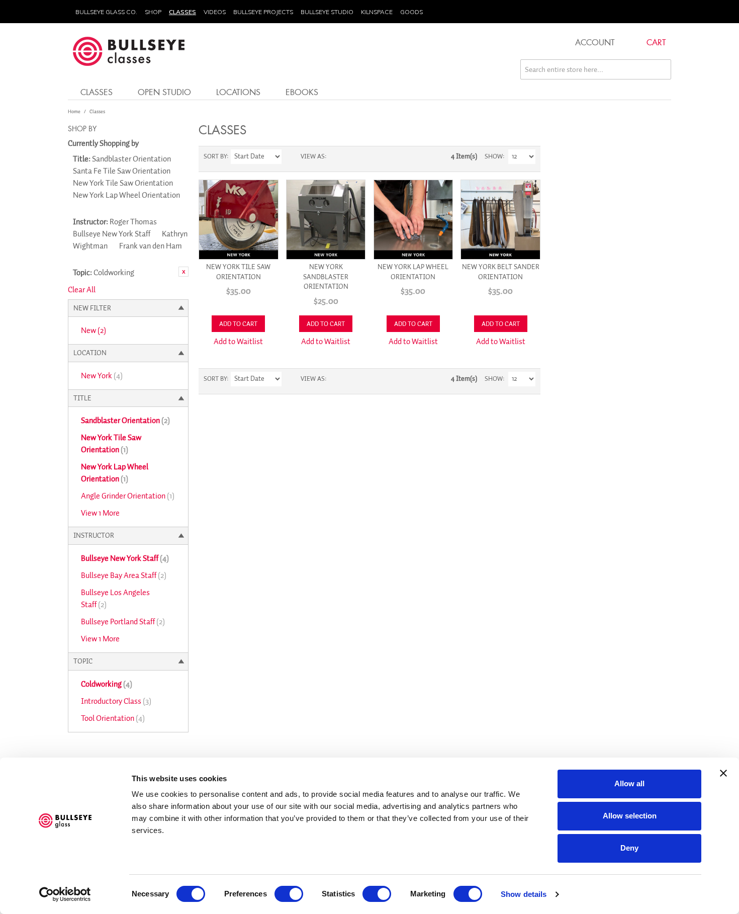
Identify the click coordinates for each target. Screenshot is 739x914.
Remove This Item (183, 272)
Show (494, 156)
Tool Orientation (113, 718)
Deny (629, 848)
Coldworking (106, 684)
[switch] (288, 894)
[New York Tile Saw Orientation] (239, 220)
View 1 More (100, 513)
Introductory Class (116, 701)
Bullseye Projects (263, 12)
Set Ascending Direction (290, 156)
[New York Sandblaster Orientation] (326, 220)
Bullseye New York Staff (125, 558)
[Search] (661, 69)
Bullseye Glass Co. (106, 12)
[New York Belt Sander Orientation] (500, 220)
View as (313, 156)
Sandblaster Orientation (125, 420)
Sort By (215, 156)
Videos (215, 12)
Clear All (82, 290)
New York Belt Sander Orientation (500, 272)
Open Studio (164, 92)
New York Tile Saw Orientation (111, 444)
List (353, 156)
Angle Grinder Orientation (127, 496)
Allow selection (630, 815)
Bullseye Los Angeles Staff (115, 599)
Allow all (629, 783)
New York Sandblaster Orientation (325, 277)
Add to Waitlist (238, 342)
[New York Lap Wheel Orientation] (413, 220)
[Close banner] (723, 773)
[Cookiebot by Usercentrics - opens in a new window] (65, 894)
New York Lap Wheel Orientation (114, 473)
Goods (411, 12)
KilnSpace (377, 12)
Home (74, 111)
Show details (523, 894)
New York (102, 376)
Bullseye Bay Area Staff (123, 575)
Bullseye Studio (327, 12)
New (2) (93, 330)
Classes (182, 12)
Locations (238, 92)
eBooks (302, 92)
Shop (153, 12)
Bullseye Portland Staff (123, 622)
